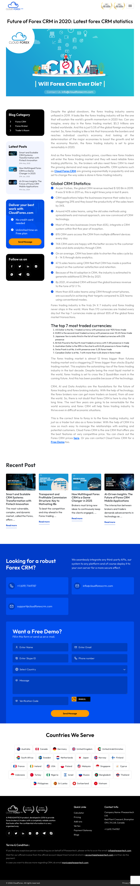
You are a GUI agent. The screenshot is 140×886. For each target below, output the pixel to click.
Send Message (25, 241)
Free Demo (58, 442)
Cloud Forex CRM (65, 171)
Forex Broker (21, 126)
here (76, 438)
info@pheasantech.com (119, 850)
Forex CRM (20, 121)
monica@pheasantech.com (75, 862)
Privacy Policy (128, 883)
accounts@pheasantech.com (99, 854)
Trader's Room (22, 130)
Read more (11, 525)
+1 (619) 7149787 (112, 829)
